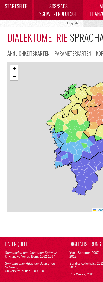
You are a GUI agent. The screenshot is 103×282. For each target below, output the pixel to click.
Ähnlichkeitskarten (29, 53)
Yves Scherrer (80, 253)
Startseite (16, 6)
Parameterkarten (73, 53)
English (72, 23)
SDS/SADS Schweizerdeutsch (59, 10)
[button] (14, 69)
